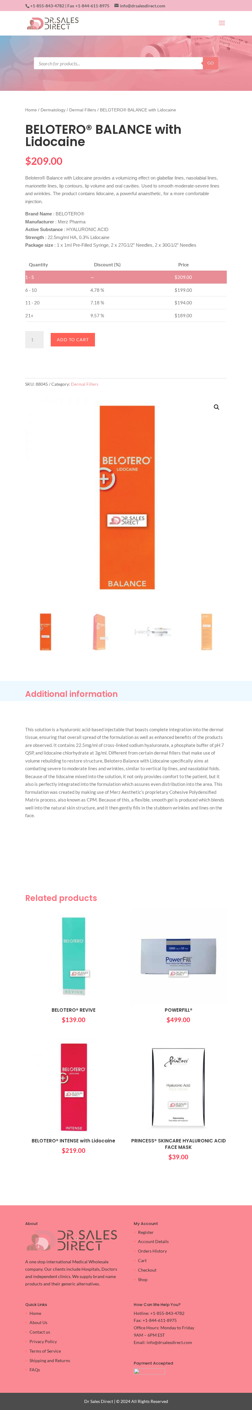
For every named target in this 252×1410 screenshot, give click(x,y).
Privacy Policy (43, 1341)
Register (146, 1232)
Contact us (40, 1332)
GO (210, 62)
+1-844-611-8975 (92, 5)
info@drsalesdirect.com (169, 1342)
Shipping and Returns (50, 1360)
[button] (216, 407)
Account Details (153, 1241)
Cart (142, 1260)
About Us (38, 1322)
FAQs (35, 1369)
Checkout (147, 1270)
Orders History (152, 1251)
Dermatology (53, 110)
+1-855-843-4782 (47, 5)
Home (31, 110)
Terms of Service (45, 1351)
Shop (143, 1279)
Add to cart (73, 339)
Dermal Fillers (82, 110)
